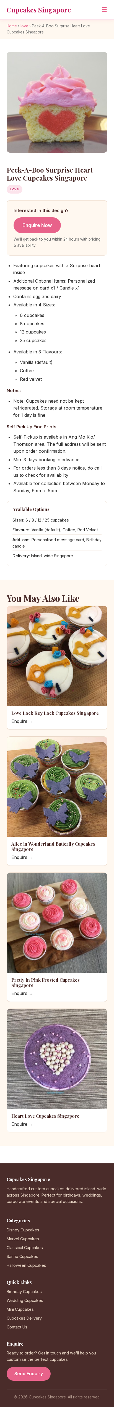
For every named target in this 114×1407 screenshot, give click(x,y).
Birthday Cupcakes (24, 1291)
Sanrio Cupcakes (22, 1256)
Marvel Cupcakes (23, 1238)
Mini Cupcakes (20, 1309)
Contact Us (17, 1327)
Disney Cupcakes (23, 1230)
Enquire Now (37, 225)
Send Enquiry (28, 1373)
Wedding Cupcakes (25, 1300)
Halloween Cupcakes (26, 1265)
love (24, 26)
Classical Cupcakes (25, 1247)
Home (12, 26)
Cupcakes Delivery (24, 1318)
